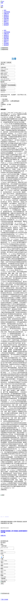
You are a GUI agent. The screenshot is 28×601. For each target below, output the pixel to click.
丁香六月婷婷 (4, 599)
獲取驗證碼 (3, 85)
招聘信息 (6, 20)
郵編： (2, 575)
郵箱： (2, 568)
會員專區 (6, 23)
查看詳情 (3, 535)
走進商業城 (7, 12)
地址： (2, 572)
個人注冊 (3, 62)
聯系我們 (6, 25)
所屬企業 (6, 13)
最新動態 (6, 16)
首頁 (5, 10)
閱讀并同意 (3, 489)
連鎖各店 (6, 15)
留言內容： (4, 546)
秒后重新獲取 (12, 85)
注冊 (2, 102)
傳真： (2, 565)
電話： (2, 562)
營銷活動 (6, 18)
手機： (2, 559)
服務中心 (6, 21)
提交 (2, 583)
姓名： (2, 550)
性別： (2, 554)
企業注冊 (9, 62)
